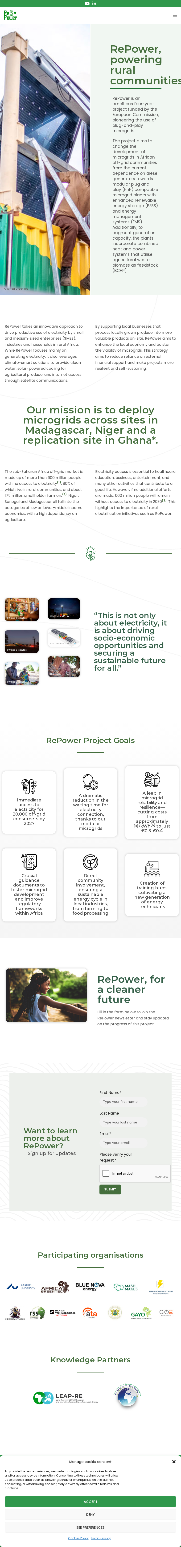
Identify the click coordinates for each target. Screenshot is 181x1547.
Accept (91, 1501)
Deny (90, 1514)
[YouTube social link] (87, 3)
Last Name (109, 1113)
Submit (110, 1189)
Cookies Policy (78, 1538)
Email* (105, 1133)
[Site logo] (11, 15)
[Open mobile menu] (175, 15)
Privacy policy (101, 1538)
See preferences (90, 1527)
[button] (174, 1461)
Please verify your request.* (115, 1157)
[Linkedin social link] (94, 3)
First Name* (110, 1092)
